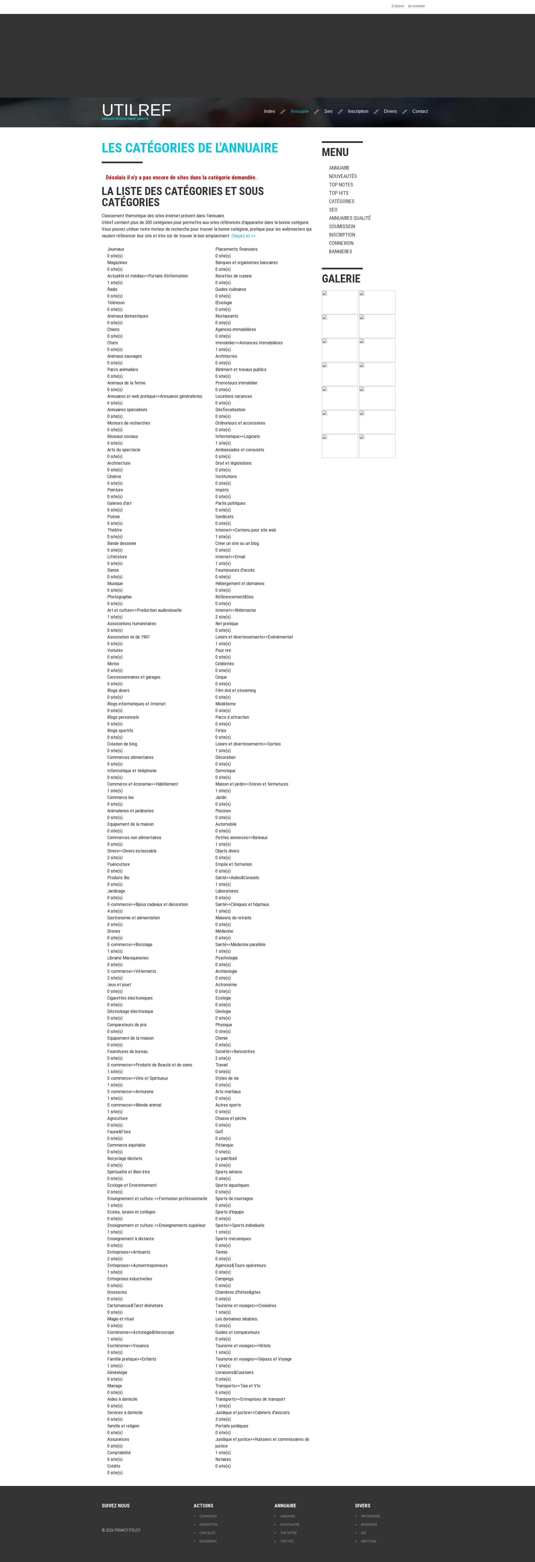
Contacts (207, 1533)
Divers (390, 111)
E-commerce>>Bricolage (129, 944)
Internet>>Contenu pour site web (245, 530)
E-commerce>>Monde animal (134, 1105)
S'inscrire (398, 6)
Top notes (341, 184)
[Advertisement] (267, 56)
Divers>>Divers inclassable (132, 851)
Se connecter (416, 6)
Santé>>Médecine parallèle (240, 944)
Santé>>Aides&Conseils (237, 877)
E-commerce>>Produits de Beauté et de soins (149, 1065)
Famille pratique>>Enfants (131, 1359)
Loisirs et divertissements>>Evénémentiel (254, 637)
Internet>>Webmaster (235, 610)
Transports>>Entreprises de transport (250, 1399)
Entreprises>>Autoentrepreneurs (137, 1265)
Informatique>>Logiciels (237, 436)
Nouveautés (343, 176)
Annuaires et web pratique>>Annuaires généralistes (154, 396)
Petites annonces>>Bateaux (241, 837)
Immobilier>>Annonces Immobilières (249, 342)
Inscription (358, 111)
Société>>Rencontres (235, 1051)
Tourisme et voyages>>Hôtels (243, 1345)
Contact (420, 111)
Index (269, 111)
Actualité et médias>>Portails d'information (147, 276)
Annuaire (300, 111)
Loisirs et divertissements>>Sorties (248, 744)
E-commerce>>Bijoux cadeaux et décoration (147, 904)
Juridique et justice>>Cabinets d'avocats (252, 1412)
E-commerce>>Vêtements (131, 971)
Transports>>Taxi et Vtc (238, 1385)
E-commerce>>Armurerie (130, 1091)
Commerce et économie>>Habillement (142, 784)
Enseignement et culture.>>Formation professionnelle (157, 1198)
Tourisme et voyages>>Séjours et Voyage (253, 1359)
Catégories (341, 201)
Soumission (342, 226)
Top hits (339, 193)
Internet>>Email (230, 556)
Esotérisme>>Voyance (128, 1345)
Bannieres (340, 251)
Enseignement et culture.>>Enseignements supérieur (156, 1225)
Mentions (368, 1541)
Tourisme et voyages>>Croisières (245, 1305)
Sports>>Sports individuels (239, 1225)
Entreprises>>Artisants (128, 1252)
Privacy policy (127, 1530)
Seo (328, 111)
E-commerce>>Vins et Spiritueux (137, 1078)
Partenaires (370, 1516)
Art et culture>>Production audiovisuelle (144, 610)
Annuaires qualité (350, 218)
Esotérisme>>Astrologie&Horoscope (140, 1332)
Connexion (341, 243)
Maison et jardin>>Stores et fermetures (251, 784)
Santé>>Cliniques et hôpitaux (242, 904)
